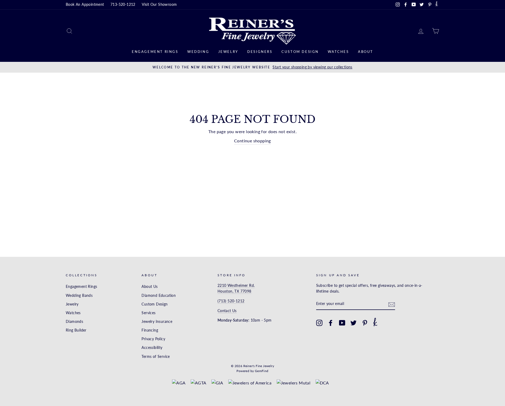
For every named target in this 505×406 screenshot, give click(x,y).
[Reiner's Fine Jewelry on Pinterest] (365, 323)
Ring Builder (76, 330)
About (365, 51)
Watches (338, 51)
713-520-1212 (122, 4)
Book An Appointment (85, 4)
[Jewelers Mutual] (294, 382)
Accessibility (152, 347)
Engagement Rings (155, 51)
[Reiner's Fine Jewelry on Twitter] (353, 323)
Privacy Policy (153, 339)
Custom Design (300, 51)
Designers (259, 51)
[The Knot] (436, 4)
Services (148, 313)
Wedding (198, 51)
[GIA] (217, 382)
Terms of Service (156, 356)
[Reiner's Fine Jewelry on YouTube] (342, 323)
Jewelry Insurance (157, 321)
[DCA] (322, 382)
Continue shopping (252, 140)
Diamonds (74, 321)
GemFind (262, 371)
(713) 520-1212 (231, 301)
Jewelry (228, 51)
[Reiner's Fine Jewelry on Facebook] (330, 323)
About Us (150, 286)
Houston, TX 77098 (234, 291)
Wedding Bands (79, 295)
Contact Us (227, 311)
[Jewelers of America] (250, 382)
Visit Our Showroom (159, 4)
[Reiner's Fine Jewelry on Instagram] (319, 323)
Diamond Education (159, 295)
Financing (150, 330)
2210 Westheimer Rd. (236, 285)
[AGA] (178, 382)
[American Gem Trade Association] (198, 382)
